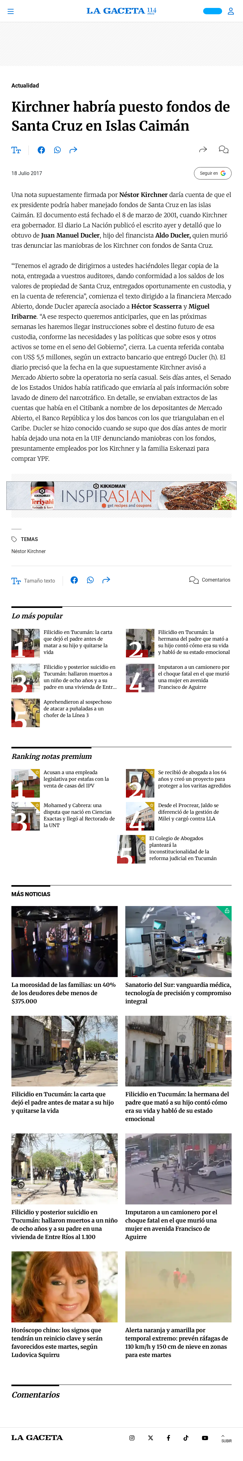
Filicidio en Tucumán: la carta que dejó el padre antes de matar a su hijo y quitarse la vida (62, 1102)
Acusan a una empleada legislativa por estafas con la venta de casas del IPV (76, 779)
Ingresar (231, 11)
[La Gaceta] (121, 11)
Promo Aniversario (212, 11)
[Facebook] (168, 1438)
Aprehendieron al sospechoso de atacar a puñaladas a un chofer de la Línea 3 (78, 708)
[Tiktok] (186, 1438)
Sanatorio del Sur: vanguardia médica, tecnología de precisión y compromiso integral (178, 993)
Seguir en (209, 173)
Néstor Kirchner (28, 551)
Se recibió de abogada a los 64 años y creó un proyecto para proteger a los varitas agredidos (194, 779)
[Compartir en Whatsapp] (57, 151)
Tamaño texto (39, 581)
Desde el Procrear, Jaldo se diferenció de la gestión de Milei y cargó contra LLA (188, 812)
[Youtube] (205, 1438)
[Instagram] (131, 1438)
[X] (150, 1438)
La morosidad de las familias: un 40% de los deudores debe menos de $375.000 (63, 993)
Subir (226, 1441)
